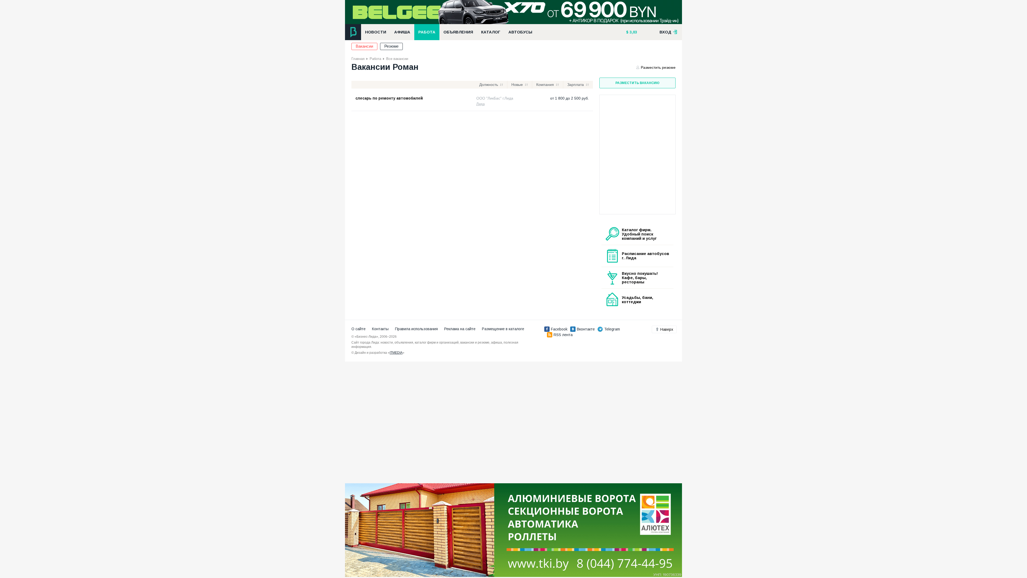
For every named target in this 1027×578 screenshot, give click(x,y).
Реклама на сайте (460, 329)
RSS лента (563, 335)
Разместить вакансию (637, 83)
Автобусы (520, 32)
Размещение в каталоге (503, 329)
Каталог (490, 32)
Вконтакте (586, 329)
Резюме (391, 46)
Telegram (612, 329)
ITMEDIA (396, 353)
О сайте (358, 329)
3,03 (633, 32)
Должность (488, 84)
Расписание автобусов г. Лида (645, 256)
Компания (545, 84)
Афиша (402, 32)
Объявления (458, 32)
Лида (480, 104)
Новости (375, 32)
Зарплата (575, 84)
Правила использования (416, 329)
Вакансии (364, 46)
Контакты (380, 329)
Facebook (559, 329)
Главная (358, 59)
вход (666, 32)
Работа (426, 32)
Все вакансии (397, 59)
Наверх (666, 329)
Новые (517, 84)
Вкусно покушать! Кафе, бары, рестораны (640, 277)
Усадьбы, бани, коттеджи (637, 299)
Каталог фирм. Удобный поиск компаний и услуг (639, 234)
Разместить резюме (658, 67)
